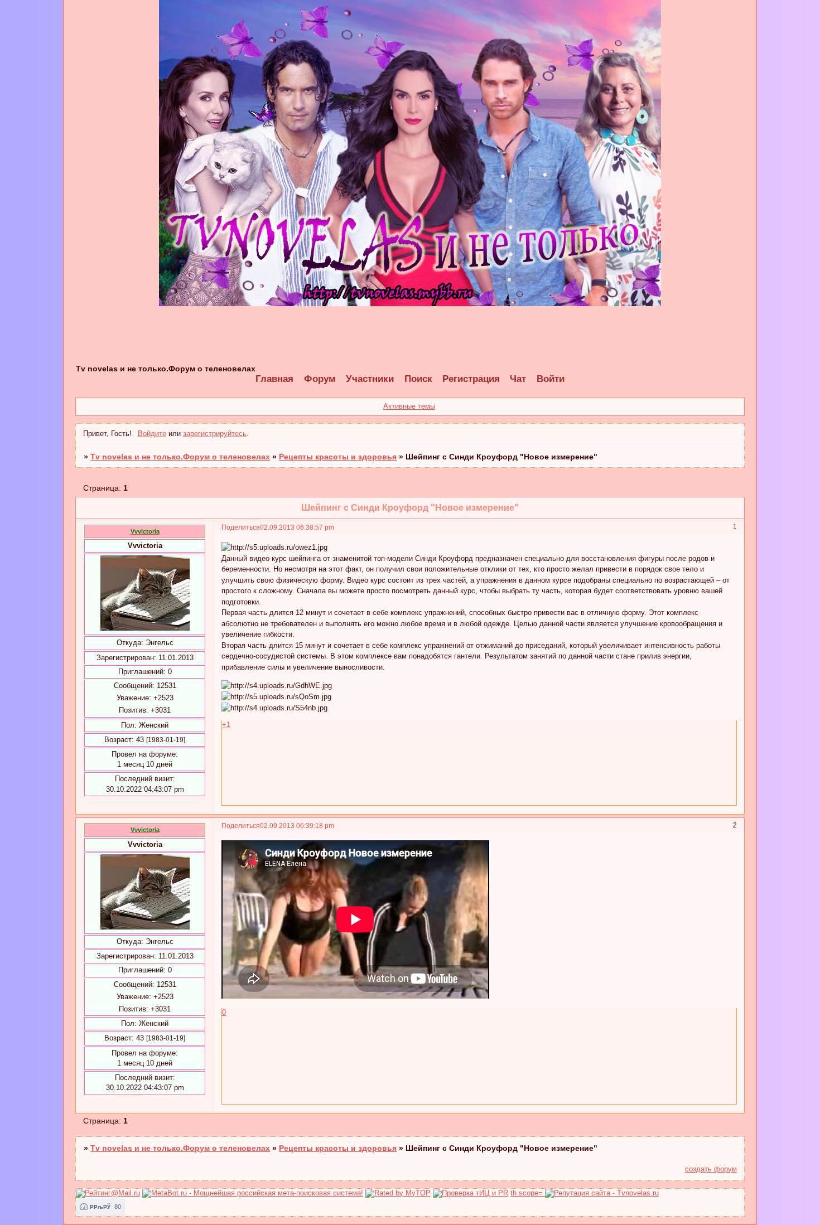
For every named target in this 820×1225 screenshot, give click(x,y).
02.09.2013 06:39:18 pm (297, 825)
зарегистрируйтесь (215, 433)
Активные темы (409, 406)
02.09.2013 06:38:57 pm (297, 527)
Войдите (152, 433)
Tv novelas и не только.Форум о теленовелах (180, 456)
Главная (274, 379)
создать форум (711, 1169)
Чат (518, 379)
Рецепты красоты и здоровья (338, 456)
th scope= (527, 1193)
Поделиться (240, 527)
